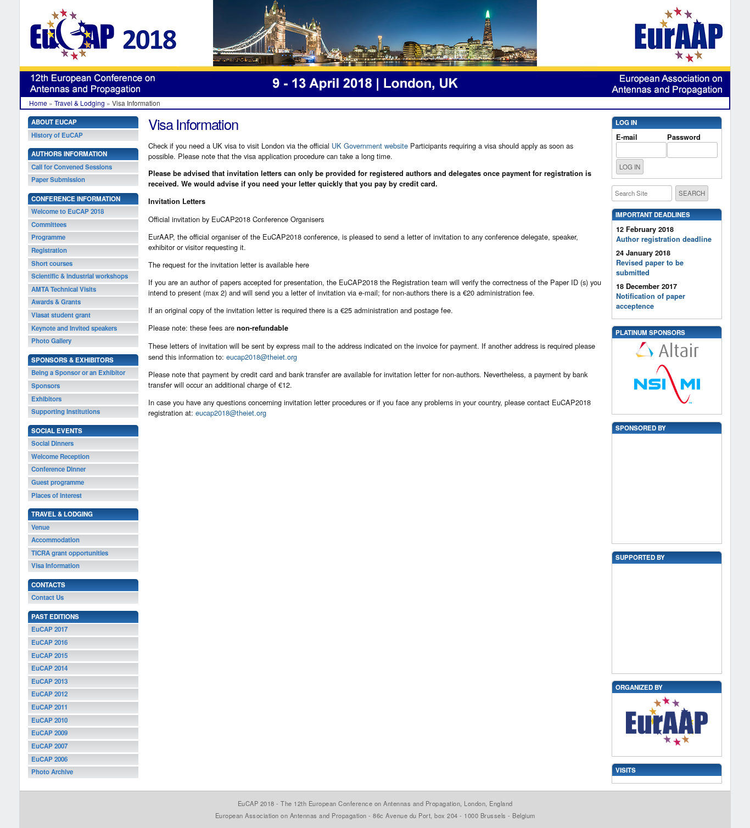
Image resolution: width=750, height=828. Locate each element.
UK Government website (370, 145)
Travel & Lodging (79, 102)
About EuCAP (54, 122)
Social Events (56, 430)
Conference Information (75, 198)
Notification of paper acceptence (650, 301)
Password (684, 137)
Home (38, 102)
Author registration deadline (664, 239)
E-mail (626, 137)
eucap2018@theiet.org (260, 356)
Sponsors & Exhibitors (72, 360)
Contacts (48, 584)
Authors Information (69, 153)
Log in (626, 122)
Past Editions (55, 616)
